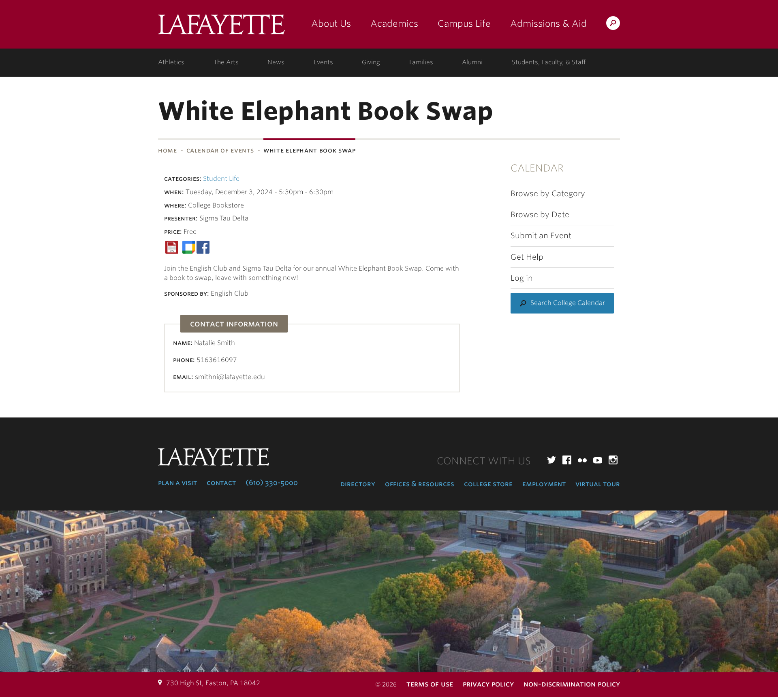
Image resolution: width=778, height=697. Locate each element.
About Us (331, 23)
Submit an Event (541, 235)
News (275, 62)
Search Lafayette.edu (613, 24)
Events (323, 62)
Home (167, 150)
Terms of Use (429, 684)
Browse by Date (540, 214)
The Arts (226, 62)
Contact (221, 483)
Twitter (551, 460)
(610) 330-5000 (272, 483)
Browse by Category (548, 193)
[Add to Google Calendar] (189, 246)
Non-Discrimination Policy (572, 684)
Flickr (582, 460)
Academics (394, 23)
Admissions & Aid (548, 23)
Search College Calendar (567, 303)
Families (421, 62)
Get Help (527, 257)
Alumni (472, 62)
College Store (488, 484)
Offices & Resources (419, 484)
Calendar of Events (220, 150)
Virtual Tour (597, 484)
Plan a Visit (177, 483)
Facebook (567, 460)
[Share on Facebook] (203, 246)
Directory (357, 484)
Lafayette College (221, 27)
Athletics (171, 62)
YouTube (598, 460)
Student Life (221, 178)
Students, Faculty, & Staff (549, 62)
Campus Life (464, 23)
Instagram (613, 460)
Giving (371, 62)
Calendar (537, 168)
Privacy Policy (488, 684)
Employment (544, 484)
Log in (522, 278)
